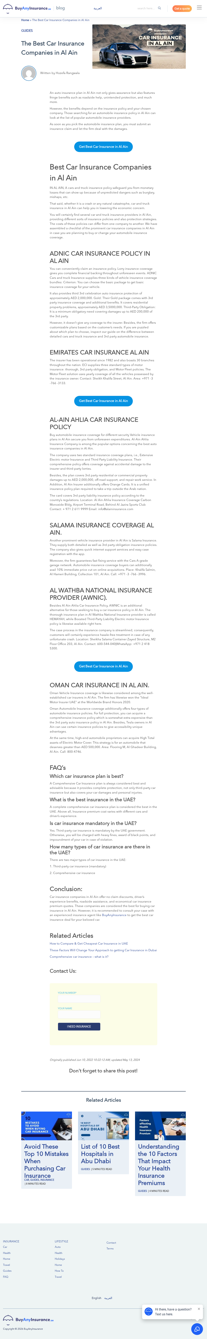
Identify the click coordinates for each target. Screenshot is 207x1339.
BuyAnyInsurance (114, 915)
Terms (110, 1248)
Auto (58, 1247)
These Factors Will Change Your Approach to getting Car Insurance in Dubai (103, 950)
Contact (111, 1243)
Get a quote (182, 8)
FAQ (5, 1277)
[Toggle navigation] (199, 7)
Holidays (60, 1259)
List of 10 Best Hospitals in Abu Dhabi (100, 1154)
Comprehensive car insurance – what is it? (79, 957)
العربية (108, 1298)
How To (59, 1271)
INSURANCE (11, 1241)
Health (7, 1253)
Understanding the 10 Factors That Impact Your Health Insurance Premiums (158, 1165)
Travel (6, 1265)
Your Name (65, 1008)
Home (25, 20)
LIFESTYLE (61, 1241)
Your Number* (67, 993)
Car (26, 1180)
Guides (27, 31)
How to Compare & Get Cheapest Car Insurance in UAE (89, 943)
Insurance (47, 1180)
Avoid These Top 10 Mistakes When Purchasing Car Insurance (46, 1161)
